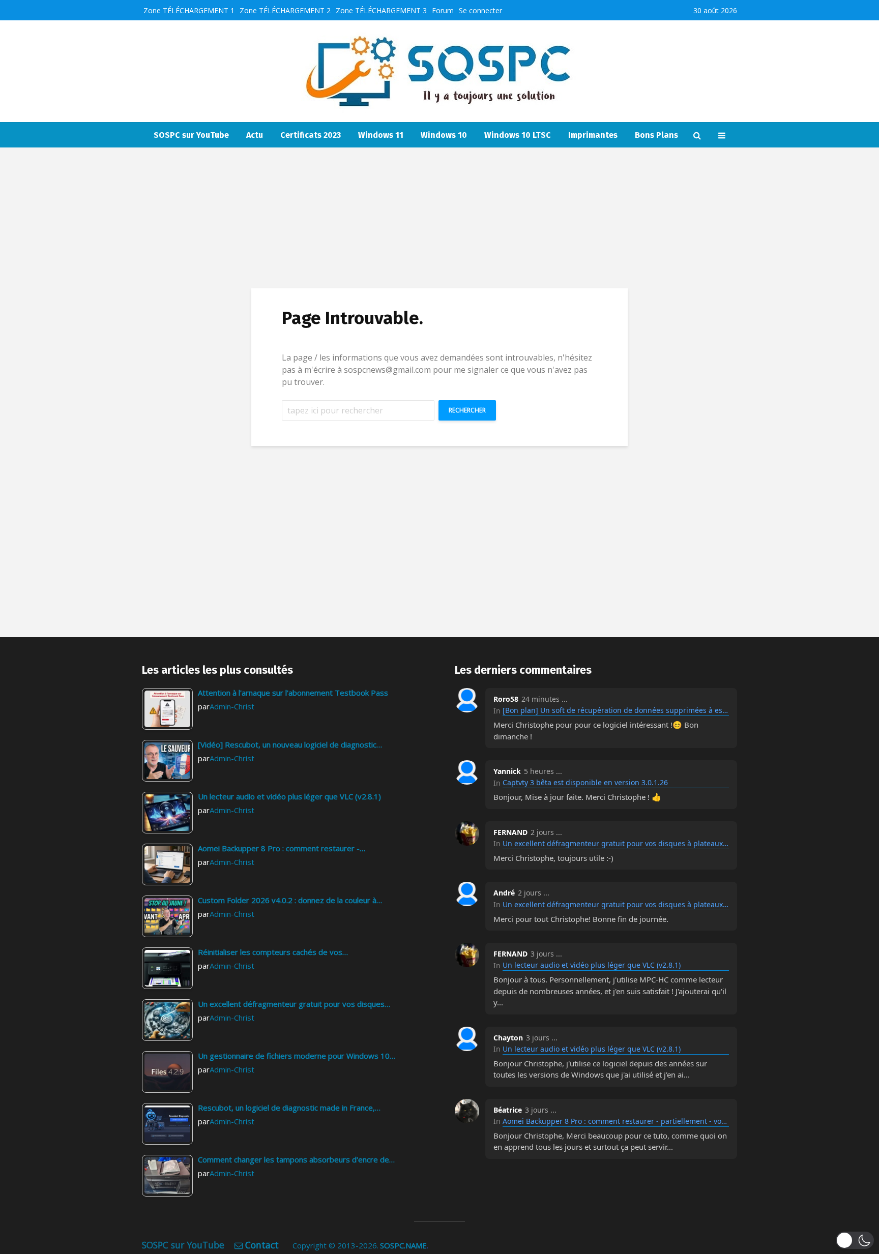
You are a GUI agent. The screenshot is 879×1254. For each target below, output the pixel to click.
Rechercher (467, 410)
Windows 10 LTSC (517, 135)
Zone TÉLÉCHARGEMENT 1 (189, 10)
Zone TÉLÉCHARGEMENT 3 (381, 10)
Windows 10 (444, 135)
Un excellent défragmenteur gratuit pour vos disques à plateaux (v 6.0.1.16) (616, 843)
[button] (855, 1240)
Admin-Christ (232, 706)
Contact (262, 1245)
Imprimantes (593, 135)
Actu (254, 135)
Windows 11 (380, 135)
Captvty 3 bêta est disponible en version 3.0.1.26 (585, 782)
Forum (443, 10)
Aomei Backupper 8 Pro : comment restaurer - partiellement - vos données (616, 1121)
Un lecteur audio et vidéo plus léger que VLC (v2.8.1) (592, 965)
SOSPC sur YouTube (191, 135)
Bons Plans (656, 135)
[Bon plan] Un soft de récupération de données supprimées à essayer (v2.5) (616, 710)
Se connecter (480, 10)
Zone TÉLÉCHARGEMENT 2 (285, 10)
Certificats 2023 (310, 135)
